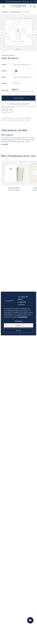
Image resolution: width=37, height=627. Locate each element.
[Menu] (3, 6)
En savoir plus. (23, 317)
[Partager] (10, 109)
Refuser (18, 330)
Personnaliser (18, 98)
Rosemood (5, 12)
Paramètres (18, 321)
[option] (13, 71)
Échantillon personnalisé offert (18, 104)
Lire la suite (5, 144)
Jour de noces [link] (26, 12)
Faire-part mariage (15, 12)
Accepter (18, 325)
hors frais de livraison (28, 91)
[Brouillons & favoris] (30, 6)
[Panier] (34, 6)
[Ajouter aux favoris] (4, 109)
